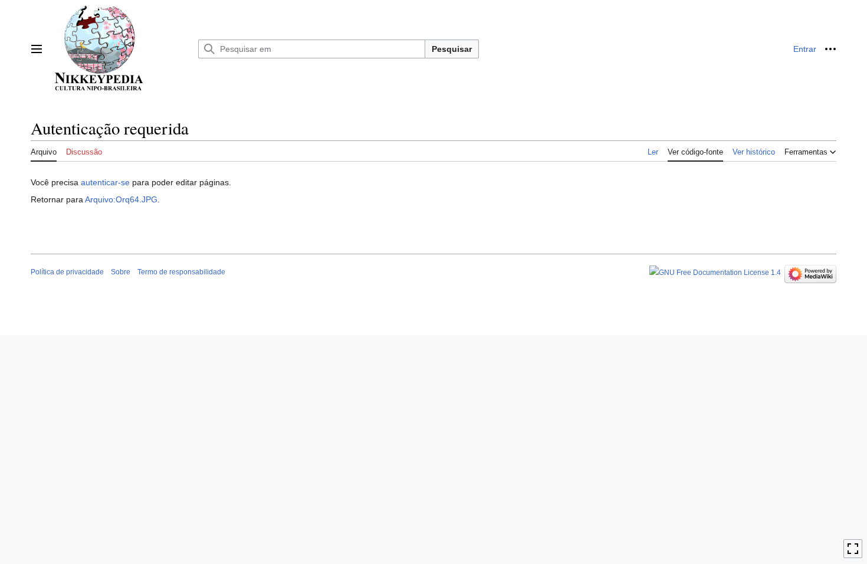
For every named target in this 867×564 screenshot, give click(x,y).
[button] (36, 49)
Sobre (120, 272)
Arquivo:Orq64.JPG (121, 199)
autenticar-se (105, 182)
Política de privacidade (67, 272)
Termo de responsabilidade (181, 272)
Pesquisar (452, 49)
